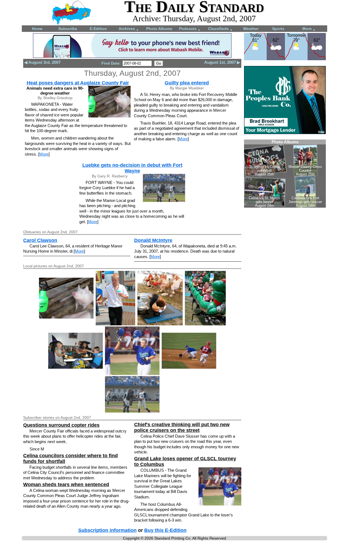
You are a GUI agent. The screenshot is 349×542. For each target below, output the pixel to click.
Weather (250, 28)
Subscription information (107, 530)
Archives (129, 29)
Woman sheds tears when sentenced (66, 484)
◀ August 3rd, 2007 (42, 62)
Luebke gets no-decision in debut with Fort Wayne (132, 168)
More (308, 29)
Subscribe (67, 28)
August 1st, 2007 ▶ (222, 62)
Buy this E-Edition (165, 530)
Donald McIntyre (153, 240)
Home (37, 28)
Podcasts (189, 29)
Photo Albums (159, 28)
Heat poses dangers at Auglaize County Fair (78, 83)
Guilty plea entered (187, 83)
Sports (278, 28)
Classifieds (220, 29)
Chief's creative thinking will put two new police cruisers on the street (182, 427)
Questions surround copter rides (61, 425)
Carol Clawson (40, 240)
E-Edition (98, 28)
